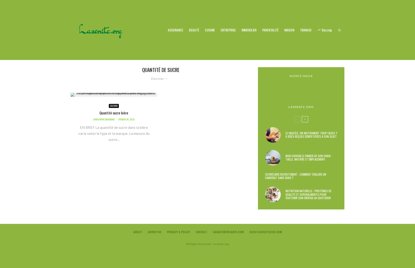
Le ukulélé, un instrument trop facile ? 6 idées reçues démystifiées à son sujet (311, 134)
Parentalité (270, 29)
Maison (289, 29)
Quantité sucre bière (113, 112)
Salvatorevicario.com (228, 232)
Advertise (154, 232)
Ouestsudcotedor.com (265, 232)
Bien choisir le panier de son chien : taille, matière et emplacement (309, 157)
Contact (201, 232)
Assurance (175, 29)
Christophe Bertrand (104, 119)
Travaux (305, 29)
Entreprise (228, 29)
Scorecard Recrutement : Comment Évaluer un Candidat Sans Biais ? (295, 176)
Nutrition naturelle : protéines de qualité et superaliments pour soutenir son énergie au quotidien (308, 194)
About (137, 232)
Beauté (194, 29)
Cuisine (210, 29)
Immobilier (249, 29)
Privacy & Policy (178, 232)
